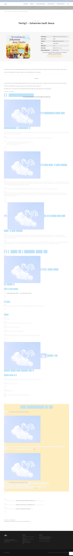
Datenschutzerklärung (26, 542)
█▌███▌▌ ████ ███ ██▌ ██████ (23, 508)
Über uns (32, 3)
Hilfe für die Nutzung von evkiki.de (28, 536)
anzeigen (60, 48)
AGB (23, 543)
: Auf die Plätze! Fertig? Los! (59, 36)
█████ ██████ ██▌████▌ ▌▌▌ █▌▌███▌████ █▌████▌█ (19, 293)
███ (35, 488)
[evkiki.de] (5, 4)
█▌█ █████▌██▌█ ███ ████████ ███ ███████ (19, 411)
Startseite (25, 3)
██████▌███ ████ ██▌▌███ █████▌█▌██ (25, 504)
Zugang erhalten (51, 3)
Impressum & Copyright (26, 541)
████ (34, 449)
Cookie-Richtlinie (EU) (65, 552)
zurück (5, 11)
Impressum (50, 552)
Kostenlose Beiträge (40, 3)
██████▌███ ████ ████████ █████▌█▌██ (25, 500)
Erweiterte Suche (60, 3)
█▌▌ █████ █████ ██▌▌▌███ (18, 482)
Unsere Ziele (24, 540)
